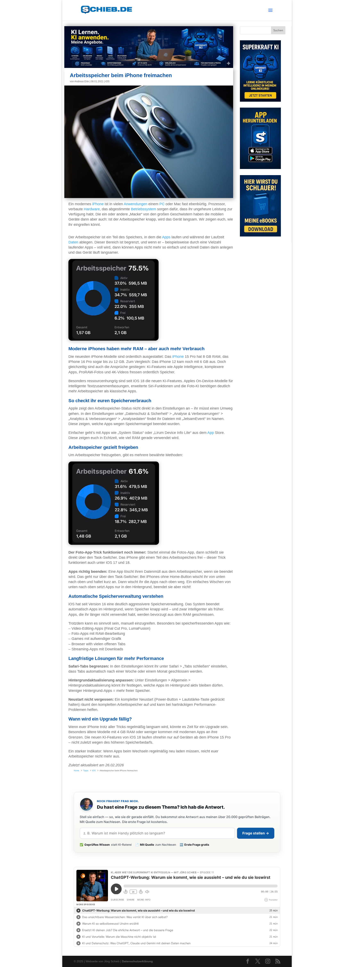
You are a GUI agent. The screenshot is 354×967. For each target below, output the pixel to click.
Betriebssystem (143, 209)
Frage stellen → (255, 833)
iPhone (98, 204)
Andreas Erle (81, 81)
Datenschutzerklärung (137, 961)
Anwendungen (135, 204)
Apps (166, 237)
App (210, 433)
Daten (73, 242)
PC (162, 204)
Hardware (92, 209)
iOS (107, 81)
